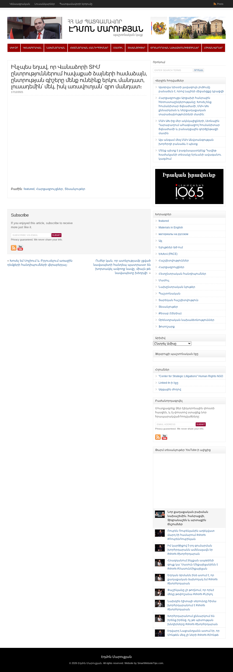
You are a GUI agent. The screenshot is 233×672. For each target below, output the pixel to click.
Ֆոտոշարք (167, 326)
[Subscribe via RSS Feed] (13, 247)
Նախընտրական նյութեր (177, 287)
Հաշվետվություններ (174, 260)
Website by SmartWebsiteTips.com (143, 663)
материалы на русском (173, 234)
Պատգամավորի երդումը (75, 4)
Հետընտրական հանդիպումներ (89, 47)
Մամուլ (118, 47)
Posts (220, 4)
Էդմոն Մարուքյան (116, 657)
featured (29, 189)
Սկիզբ (14, 47)
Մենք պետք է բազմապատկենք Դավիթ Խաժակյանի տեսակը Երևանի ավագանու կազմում (190, 154)
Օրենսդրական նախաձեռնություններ (174, 47)
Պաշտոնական (169, 293)
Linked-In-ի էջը (168, 382)
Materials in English (171, 227)
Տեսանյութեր (136, 47)
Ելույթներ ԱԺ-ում (171, 247)
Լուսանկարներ (45, 4)
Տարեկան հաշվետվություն (178, 300)
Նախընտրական (55, 47)
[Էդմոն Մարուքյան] (116, 38)
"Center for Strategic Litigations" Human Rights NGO (191, 376)
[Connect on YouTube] (20, 247)
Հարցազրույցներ (49, 189)
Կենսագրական (20, 4)
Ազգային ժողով (170, 389)
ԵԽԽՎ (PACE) (168, 254)
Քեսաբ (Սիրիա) (170, 313)
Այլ (160, 240)
